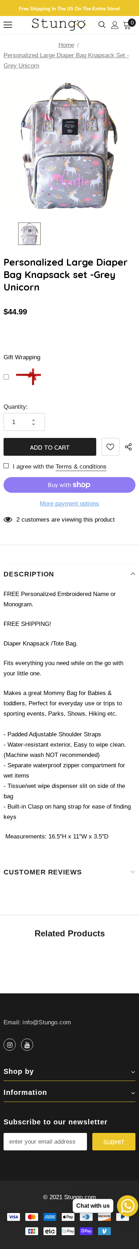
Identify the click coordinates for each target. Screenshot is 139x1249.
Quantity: (16, 406)
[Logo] (58, 24)
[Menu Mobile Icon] (8, 25)
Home (66, 45)
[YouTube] (27, 1045)
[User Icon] (115, 25)
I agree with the (33, 466)
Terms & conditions (81, 466)
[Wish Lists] (110, 447)
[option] (69, 145)
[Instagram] (10, 1045)
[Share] (130, 447)
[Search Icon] (101, 24)
